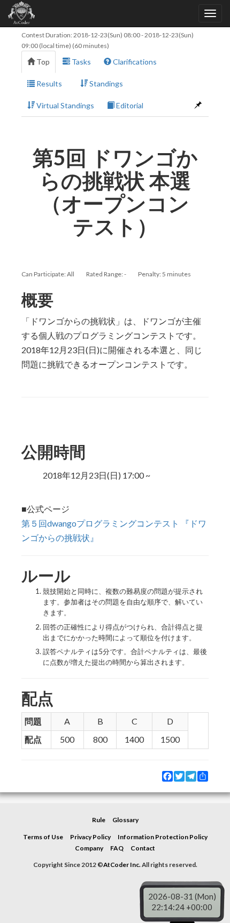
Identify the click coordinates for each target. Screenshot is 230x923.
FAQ (117, 848)
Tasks (80, 61)
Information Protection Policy (163, 837)
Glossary (125, 820)
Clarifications (134, 61)
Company (89, 848)
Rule (98, 820)
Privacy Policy (90, 837)
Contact (143, 848)
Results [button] (48, 83)
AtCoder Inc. (122, 865)
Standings (105, 83)
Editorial (128, 105)
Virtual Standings (64, 105)
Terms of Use (43, 837)
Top (42, 61)
